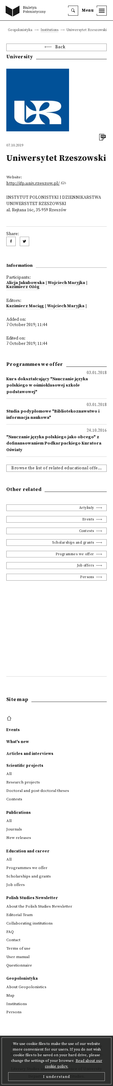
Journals (14, 829)
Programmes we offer (75, 554)
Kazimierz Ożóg (23, 287)
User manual (18, 956)
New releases (18, 837)
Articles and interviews (29, 753)
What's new (17, 741)
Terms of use (18, 948)
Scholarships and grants (73, 542)
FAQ (10, 931)
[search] (73, 11)
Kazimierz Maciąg (25, 306)
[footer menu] (9, 718)
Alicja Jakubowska (25, 283)
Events (88, 519)
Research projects (23, 782)
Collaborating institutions (29, 923)
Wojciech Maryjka (66, 283)
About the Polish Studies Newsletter (39, 906)
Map (10, 995)
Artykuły (86, 507)
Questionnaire (19, 965)
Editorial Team (19, 914)
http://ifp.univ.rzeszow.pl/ (33, 183)
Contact (13, 939)
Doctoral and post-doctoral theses (37, 790)
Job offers (85, 565)
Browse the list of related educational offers (56, 468)
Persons (87, 577)
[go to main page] (27, 11)
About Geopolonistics (26, 986)
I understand (56, 1076)
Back (60, 47)
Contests (86, 531)
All (9, 773)
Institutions (49, 30)
